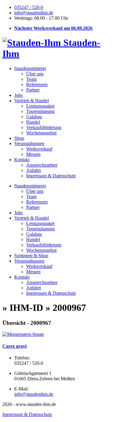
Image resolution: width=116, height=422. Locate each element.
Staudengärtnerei (30, 68)
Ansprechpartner (41, 164)
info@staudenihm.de (33, 12)
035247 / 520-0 (28, 7)
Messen (33, 154)
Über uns (34, 73)
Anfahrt (33, 170)
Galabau (34, 116)
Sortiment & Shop (31, 255)
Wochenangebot (41, 132)
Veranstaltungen (29, 143)
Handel (33, 122)
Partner (33, 89)
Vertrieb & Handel (31, 100)
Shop (19, 138)
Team (31, 79)
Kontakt (21, 159)
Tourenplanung (40, 111)
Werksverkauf (39, 148)
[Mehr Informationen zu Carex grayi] (23, 334)
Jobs (18, 95)
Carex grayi (14, 346)
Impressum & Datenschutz (51, 175)
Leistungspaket (40, 105)
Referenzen (37, 84)
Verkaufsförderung (43, 127)
